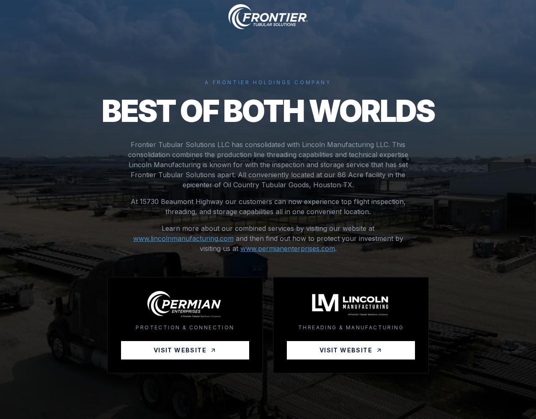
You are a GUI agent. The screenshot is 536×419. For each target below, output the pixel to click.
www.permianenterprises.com (287, 248)
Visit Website (180, 350)
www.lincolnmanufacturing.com (183, 238)
